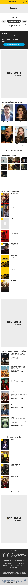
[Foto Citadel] (4, 160)
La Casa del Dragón (15, 464)
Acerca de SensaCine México (8, 572)
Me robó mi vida (14, 476)
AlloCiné (6, 563)
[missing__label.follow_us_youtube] (4, 555)
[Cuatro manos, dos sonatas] (5, 359)
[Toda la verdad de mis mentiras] (5, 371)
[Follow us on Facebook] (8, 555)
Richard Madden (7, 121)
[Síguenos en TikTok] (20, 555)
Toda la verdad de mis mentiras (18, 366)
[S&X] (5, 410)
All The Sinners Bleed (16, 268)
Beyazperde (6, 565)
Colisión (12, 206)
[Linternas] (5, 422)
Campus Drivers (14, 255)
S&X (12, 404)
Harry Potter (13, 280)
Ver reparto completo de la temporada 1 (14, 150)
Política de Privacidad (14, 573)
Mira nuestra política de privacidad (13, 582)
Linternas (13, 417)
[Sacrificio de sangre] (5, 397)
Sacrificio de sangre (15, 391)
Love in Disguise (14, 243)
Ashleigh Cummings (21, 143)
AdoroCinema (19, 565)
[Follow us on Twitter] (12, 555)
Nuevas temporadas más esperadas (14, 491)
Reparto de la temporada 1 (11, 102)
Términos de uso (5, 573)
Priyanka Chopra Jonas (21, 121)
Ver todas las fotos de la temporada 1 (14, 180)
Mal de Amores (14, 193)
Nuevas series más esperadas (14, 294)
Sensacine (12, 567)
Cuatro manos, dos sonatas (17, 353)
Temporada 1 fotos (8, 156)
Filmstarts (18, 563)
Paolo (12, 218)
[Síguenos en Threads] (24, 555)
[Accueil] (12, 2)
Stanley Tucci (7, 143)
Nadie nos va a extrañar (16, 451)
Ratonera (13, 379)
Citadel (14, 17)
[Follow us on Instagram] (16, 555)
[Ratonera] (5, 384)
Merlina (12, 439)
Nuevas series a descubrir (14, 431)
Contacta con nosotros (20, 572)
